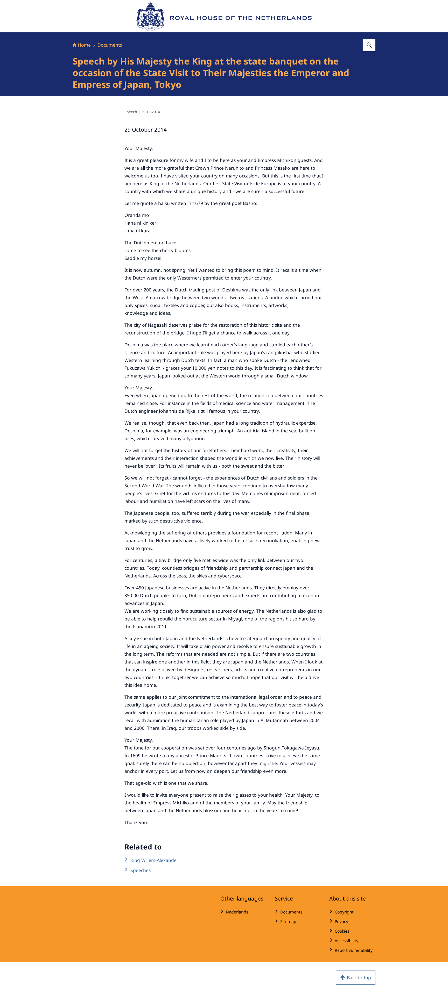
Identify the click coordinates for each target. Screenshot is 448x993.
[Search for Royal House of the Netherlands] (369, 45)
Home (84, 45)
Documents (109, 45)
